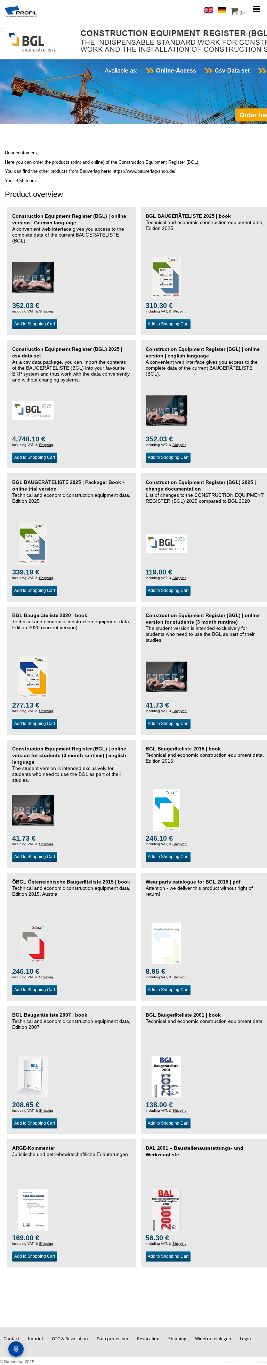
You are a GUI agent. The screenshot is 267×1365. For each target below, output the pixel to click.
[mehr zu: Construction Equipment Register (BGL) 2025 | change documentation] (166, 543)
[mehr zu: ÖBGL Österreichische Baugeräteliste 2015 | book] (33, 943)
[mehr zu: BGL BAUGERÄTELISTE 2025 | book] (166, 277)
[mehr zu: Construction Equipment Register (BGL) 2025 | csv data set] (33, 410)
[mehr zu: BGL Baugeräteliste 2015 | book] (166, 810)
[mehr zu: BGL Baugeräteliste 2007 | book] (33, 1076)
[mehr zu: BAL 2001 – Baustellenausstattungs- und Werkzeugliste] (166, 1209)
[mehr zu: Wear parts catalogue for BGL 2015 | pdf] (166, 943)
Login (245, 1338)
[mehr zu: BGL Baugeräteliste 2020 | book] (33, 676)
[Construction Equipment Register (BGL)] (133, 73)
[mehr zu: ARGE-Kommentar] (33, 1209)
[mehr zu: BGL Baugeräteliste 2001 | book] (166, 1076)
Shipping (46, 311)
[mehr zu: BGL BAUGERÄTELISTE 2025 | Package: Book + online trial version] (33, 543)
